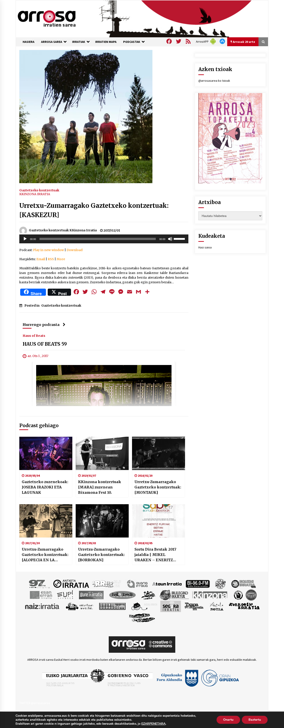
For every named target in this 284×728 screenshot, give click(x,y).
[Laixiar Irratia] (251, 595)
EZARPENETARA (153, 724)
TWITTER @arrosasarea (34, 703)
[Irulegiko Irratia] (174, 595)
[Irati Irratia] (148, 595)
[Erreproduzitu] (25, 239)
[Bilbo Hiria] (197, 583)
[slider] (180, 238)
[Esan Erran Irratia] (40, 595)
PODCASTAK (131, 42)
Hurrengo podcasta (41, 324)
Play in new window (48, 250)
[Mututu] (170, 239)
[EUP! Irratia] (65, 595)
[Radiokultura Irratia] (112, 606)
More (61, 259)
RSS (51, 259)
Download (75, 250)
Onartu (228, 720)
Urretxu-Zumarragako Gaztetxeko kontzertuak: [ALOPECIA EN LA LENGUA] (45, 555)
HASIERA (28, 42)
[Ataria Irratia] (137, 583)
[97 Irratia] (39, 583)
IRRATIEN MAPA (105, 42)
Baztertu (254, 720)
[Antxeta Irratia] (71, 583)
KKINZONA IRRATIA (34, 194)
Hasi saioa (205, 247)
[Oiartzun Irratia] (79, 606)
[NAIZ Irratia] (42, 606)
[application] (103, 238)
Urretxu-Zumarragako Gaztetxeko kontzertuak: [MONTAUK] (157, 487)
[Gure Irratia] (91, 595)
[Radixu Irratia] (144, 606)
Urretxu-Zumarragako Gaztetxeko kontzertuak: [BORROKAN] (101, 554)
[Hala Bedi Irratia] (122, 595)
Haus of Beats (34, 335)
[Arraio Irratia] (107, 583)
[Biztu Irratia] (220, 583)
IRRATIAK (78, 42)
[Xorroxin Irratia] (244, 606)
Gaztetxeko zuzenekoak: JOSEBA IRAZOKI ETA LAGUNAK (45, 487)
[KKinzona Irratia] (210, 595)
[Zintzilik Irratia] (142, 617)
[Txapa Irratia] (194, 606)
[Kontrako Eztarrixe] (238, 595)
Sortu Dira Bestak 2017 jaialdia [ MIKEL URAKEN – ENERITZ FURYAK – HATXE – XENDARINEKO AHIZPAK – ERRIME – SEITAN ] (158, 555)
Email (40, 259)
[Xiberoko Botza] (216, 606)
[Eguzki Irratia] (243, 583)
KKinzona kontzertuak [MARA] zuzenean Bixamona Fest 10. (99, 487)
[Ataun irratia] (167, 583)
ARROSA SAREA (51, 42)
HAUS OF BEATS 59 (45, 344)
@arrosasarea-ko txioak (214, 81)
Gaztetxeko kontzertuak (39, 190)
